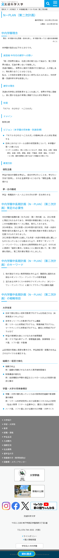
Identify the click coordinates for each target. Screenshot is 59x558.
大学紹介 (12, 9)
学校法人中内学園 (29, 545)
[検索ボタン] (47, 3)
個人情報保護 (30, 539)
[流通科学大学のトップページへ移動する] (12, 4)
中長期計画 (23, 9)
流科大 (3, 9)
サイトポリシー (30, 536)
